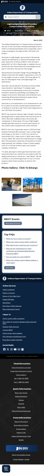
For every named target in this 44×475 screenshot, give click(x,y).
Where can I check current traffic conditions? (21, 242)
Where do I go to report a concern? (18, 239)
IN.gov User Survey (21, 393)
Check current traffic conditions (13, 318)
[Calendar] (22, 349)
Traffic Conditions (9, 290)
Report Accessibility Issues (21, 455)
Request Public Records (11, 327)
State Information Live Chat (21, 368)
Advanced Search (21, 396)
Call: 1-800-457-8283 (21, 378)
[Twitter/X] (8, 349)
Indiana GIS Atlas (8, 299)
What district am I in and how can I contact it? (22, 245)
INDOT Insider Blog (32, 30)
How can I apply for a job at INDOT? (18, 257)
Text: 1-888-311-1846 (21, 382)
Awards (21, 440)
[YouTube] (15, 349)
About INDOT (19, 30)
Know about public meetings (12, 340)
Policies (21, 400)
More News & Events (13, 223)
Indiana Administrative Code (21, 436)
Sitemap (21, 404)
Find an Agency (21, 375)
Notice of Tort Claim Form (11, 296)
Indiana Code (21, 433)
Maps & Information (21, 422)
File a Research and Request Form (14, 336)
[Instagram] (11, 349)
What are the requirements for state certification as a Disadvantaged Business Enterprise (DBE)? (20, 251)
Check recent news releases (12, 333)
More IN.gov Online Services (12, 306)
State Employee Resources (21, 411)
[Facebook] (4, 349)
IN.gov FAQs (21, 407)
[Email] (19, 349)
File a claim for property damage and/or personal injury (19, 322)
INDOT (9, 30)
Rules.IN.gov (7, 303)
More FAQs (9, 268)
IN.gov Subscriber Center (11, 309)
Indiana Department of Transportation (22, 12)
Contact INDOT (8, 330)
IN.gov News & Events (21, 425)
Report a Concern (9, 293)
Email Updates (21, 429)
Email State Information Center (21, 371)
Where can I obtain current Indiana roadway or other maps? (22, 261)
